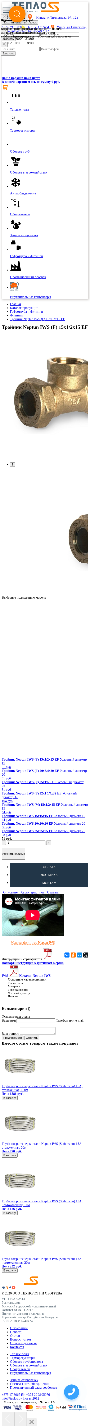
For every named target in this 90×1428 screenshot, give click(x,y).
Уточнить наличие (13, 853)
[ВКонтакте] (66, 955)
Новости (16, 1332)
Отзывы (53, 892)
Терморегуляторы (22, 1358)
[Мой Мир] (79, 955)
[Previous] (8, 1419)
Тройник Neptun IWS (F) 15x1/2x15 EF (37, 319)
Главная (15, 304)
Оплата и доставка (23, 1343)
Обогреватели (20, 1369)
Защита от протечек (24, 1380)
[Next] (20, 1419)
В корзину (9, 1097)
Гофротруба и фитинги (26, 311)
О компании (19, 1328)
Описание (10, 892)
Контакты (17, 1347)
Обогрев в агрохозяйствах (28, 1365)
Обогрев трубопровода (26, 1361)
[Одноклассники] (73, 955)
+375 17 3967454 (13, 1394)
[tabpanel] (45, 396)
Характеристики (32, 892)
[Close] (4, 44)
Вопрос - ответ (20, 1339)
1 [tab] (12, 464)
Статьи (15, 1335)
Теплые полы (19, 1354)
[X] (85, 955)
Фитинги (16, 315)
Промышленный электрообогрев (33, 1387)
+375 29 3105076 (38, 1394)
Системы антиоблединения (29, 1384)
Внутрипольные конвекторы (30, 1373)
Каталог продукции (24, 308)
